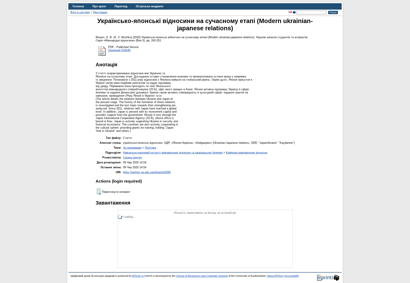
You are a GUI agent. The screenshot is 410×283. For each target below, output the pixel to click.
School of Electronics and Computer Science (202, 276)
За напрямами (132, 147)
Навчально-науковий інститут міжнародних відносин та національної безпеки (173, 152)
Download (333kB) (119, 50)
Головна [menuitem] (78, 6)
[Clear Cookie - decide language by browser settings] (294, 12)
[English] (290, 12)
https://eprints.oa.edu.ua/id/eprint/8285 (147, 172)
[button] (98, 191)
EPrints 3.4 (138, 276)
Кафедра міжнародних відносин (246, 152)
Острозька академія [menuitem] (149, 6)
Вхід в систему (80, 12)
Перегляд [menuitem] (120, 6)
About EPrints (275, 276)
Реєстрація (100, 12)
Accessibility (292, 276)
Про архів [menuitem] (99, 6)
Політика (150, 147)
